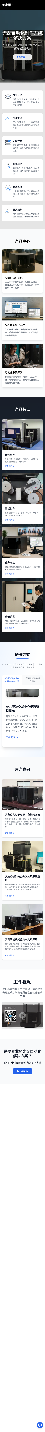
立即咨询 (24, 1071)
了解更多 (10, 737)
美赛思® (7, 5)
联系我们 (21, 57)
